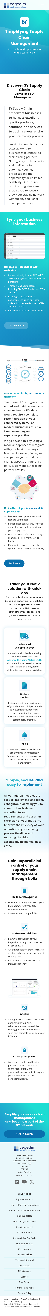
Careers (25, 1276)
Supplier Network (25, 1199)
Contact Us (24, 1265)
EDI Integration (24, 1232)
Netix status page (24, 1287)
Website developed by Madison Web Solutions (22, 1307)
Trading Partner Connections (24, 1205)
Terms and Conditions (29, 1299)
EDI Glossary (24, 1271)
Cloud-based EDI (24, 1226)
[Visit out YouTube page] (24, 1182)
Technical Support (24, 1260)
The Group (24, 1282)
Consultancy (24, 1249)
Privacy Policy (24, 1293)
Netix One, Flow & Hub (24, 1221)
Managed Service (24, 1243)
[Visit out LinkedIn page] (17, 1182)
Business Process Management (24, 1210)
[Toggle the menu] (42, 5)
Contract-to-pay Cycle (24, 1238)
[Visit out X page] (32, 1182)
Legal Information (11, 1299)
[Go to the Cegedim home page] (15, 5)
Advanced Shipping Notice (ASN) (24, 659)
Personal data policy (12, 1301)
